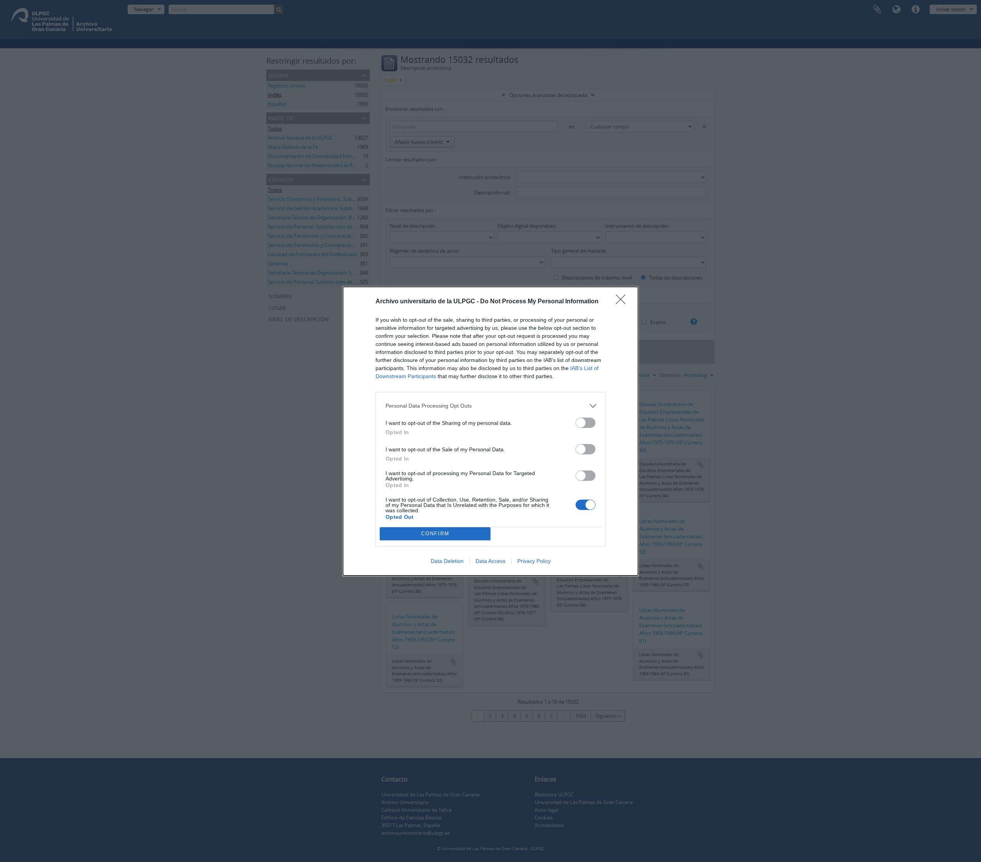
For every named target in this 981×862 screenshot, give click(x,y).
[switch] (585, 423)
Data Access (490, 561)
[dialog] (490, 431)
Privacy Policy (534, 561)
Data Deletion (447, 561)
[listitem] (490, 406)
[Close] (623, 301)
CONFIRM (435, 533)
